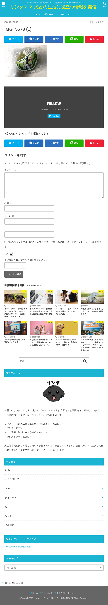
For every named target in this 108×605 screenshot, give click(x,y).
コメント (10, 170)
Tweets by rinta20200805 (17, 546)
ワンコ (8, 516)
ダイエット (11, 497)
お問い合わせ (48, 14)
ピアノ (8, 506)
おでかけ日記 (12, 479)
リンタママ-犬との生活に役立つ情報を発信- (54, 6)
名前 (8, 203)
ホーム (38, 14)
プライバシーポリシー (64, 14)
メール (9, 216)
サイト (7, 229)
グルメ (8, 488)
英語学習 (9, 525)
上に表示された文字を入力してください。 (26, 260)
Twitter (55, 116)
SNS (7, 470)
